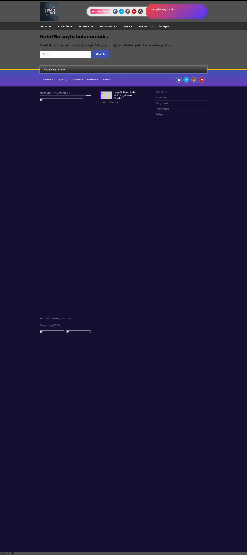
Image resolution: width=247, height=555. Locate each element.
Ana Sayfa (46, 26)
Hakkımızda (146, 26)
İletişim (164, 26)
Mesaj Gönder (108, 26)
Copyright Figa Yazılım (54, 69)
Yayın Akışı (62, 79)
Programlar (86, 26)
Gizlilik (128, 26)
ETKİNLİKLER (65, 26)
